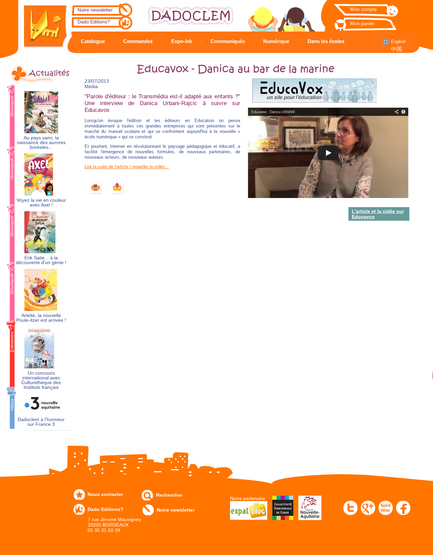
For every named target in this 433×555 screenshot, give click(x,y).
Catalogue (93, 41)
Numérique (276, 41)
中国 (396, 49)
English (398, 41)
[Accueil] (41, 24)
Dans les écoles (325, 41)
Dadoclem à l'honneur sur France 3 (41, 422)
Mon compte (363, 9)
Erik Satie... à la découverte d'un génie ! (41, 260)
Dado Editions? (93, 21)
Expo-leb (181, 41)
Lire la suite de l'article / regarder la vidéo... (127, 166)
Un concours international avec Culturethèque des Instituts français (41, 380)
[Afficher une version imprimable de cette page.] (95, 188)
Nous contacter (105, 494)
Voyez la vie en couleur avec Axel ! (41, 202)
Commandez (138, 41)
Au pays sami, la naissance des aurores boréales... (41, 142)
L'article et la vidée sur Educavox (378, 214)
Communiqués (227, 41)
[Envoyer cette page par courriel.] (117, 188)
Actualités (49, 73)
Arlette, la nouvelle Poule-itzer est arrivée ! (41, 318)
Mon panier (362, 23)
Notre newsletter (95, 10)
